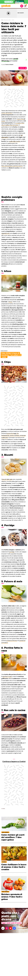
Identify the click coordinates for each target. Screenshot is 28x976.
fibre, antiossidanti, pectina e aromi (11, 166)
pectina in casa (7, 676)
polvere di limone (12, 640)
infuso (10, 302)
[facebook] (14, 928)
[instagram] (6, 928)
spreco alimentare (6, 113)
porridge (11, 552)
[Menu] (21, 6)
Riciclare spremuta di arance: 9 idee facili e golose (11, 896)
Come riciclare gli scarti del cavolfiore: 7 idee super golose (12, 837)
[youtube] (10, 928)
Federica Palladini (9, 64)
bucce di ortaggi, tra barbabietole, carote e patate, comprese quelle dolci (13, 435)
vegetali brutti (5, 233)
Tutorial (3, 808)
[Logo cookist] (6, 6)
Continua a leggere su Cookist (13, 761)
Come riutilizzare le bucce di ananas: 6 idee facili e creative (13, 867)
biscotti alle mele (7, 479)
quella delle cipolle (14, 141)
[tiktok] (2, 928)
